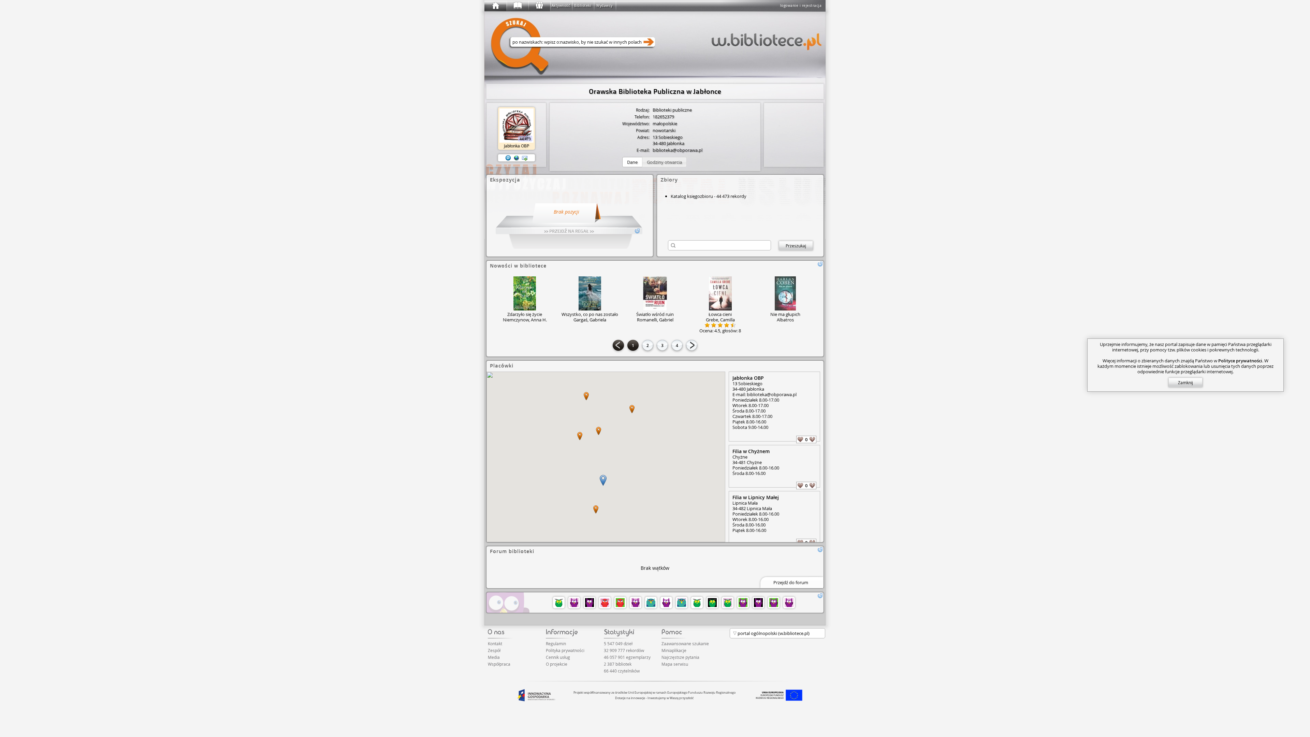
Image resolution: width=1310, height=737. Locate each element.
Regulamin (556, 643)
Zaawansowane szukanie (685, 643)
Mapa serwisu (674, 664)
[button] (632, 162)
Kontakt (495, 643)
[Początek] (495, 6)
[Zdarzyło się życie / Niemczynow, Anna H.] (524, 293)
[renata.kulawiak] (743, 602)
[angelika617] (727, 602)
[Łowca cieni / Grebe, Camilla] (720, 293)
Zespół (494, 650)
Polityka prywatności (565, 650)
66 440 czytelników (622, 671)
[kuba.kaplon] (774, 602)
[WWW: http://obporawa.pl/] (516, 158)
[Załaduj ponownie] (820, 264)
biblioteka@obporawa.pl (677, 150)
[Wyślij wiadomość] (524, 158)
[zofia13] (574, 602)
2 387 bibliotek (617, 664)
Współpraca (499, 664)
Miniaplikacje (673, 650)
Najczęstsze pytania (680, 657)
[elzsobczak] (651, 602)
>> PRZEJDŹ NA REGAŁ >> (569, 231)
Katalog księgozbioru (692, 196)
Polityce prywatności (1240, 361)
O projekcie (556, 664)
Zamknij (1185, 382)
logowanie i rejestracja (801, 5)
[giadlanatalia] (681, 602)
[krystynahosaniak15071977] (712, 602)
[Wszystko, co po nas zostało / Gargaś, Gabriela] (590, 293)
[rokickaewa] (697, 602)
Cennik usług (558, 657)
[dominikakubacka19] (666, 602)
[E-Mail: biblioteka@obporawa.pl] (508, 158)
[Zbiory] (517, 6)
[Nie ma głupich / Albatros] (785, 293)
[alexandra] (758, 602)
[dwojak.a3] (605, 602)
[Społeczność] (539, 6)
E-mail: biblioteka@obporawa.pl (764, 394)
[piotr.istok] (589, 602)
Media (494, 657)
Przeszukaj (796, 245)
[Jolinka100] (789, 602)
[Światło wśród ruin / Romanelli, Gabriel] (655, 293)
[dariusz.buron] (635, 602)
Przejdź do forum (790, 582)
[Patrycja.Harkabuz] (620, 602)
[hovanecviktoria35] (559, 602)
